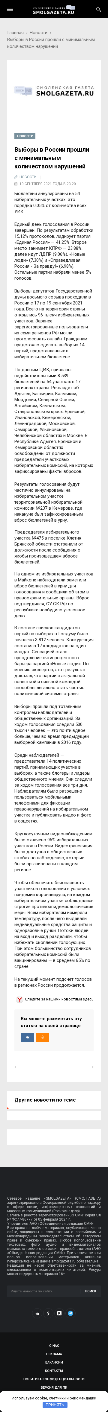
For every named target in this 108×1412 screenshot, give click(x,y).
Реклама (54, 1354)
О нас (54, 1346)
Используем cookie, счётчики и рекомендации (54, 1398)
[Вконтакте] (37, 1313)
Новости (38, 32)
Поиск (90, 1291)
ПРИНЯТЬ (55, 1405)
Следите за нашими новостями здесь (59, 999)
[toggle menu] (10, 9)
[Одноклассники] (48, 1313)
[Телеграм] (70, 1313)
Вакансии (54, 1362)
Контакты (54, 1371)
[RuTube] (59, 1313)
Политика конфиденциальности (54, 1379)
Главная (15, 32)
